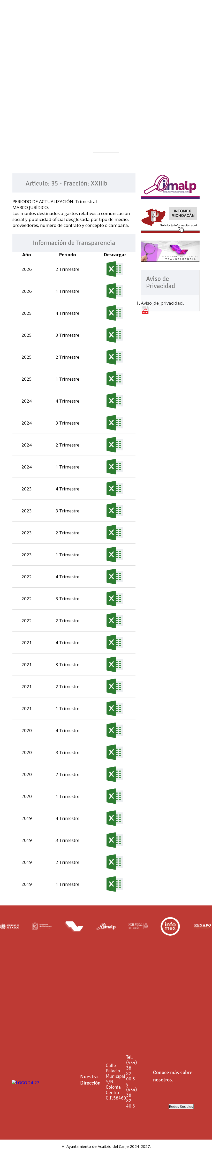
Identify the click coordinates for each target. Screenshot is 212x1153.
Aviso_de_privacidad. (162, 303)
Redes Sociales (181, 1106)
